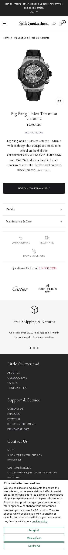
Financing (13, 413)
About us (13, 372)
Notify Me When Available (34, 188)
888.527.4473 (13, 477)
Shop (10, 450)
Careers (12, 383)
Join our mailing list (15, 3)
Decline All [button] (34, 545)
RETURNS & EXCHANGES (21, 424)
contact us (15, 408)
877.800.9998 (47, 268)
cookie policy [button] (39, 521)
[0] (60, 23)
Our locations (17, 377)
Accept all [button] (34, 530)
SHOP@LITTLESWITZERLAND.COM (24, 455)
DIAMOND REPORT (18, 429)
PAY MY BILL (13, 419)
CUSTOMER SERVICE (19, 467)
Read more (44, 170)
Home (6, 37)
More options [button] (34, 538)
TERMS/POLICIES (17, 388)
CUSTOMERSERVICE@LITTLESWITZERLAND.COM (32, 472)
